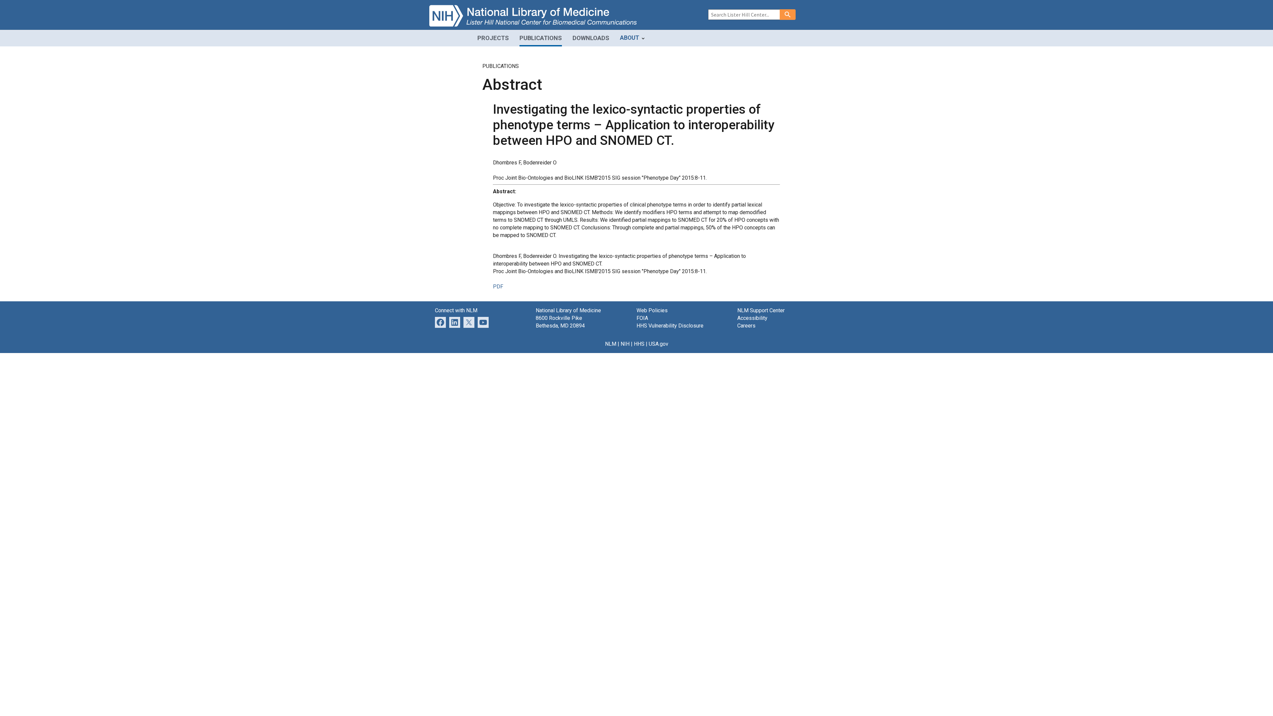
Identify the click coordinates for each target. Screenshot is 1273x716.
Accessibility (752, 318)
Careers (746, 326)
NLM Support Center (761, 310)
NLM (610, 344)
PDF (498, 286)
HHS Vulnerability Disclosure (669, 326)
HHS (639, 344)
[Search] (788, 14)
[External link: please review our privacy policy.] (454, 322)
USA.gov (658, 344)
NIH (625, 344)
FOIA (642, 318)
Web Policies (652, 310)
